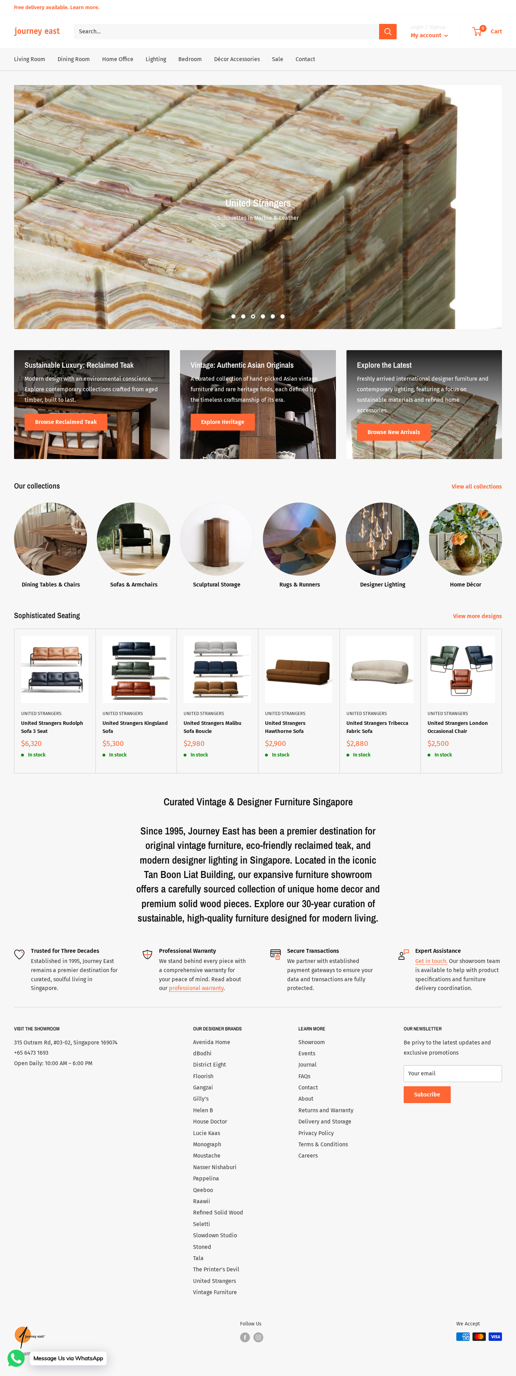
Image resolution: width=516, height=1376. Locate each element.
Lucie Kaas (206, 1133)
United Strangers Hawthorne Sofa (285, 727)
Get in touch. (431, 961)
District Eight (209, 1064)
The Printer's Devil (216, 1269)
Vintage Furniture (215, 1292)
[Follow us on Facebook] (245, 1337)
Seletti (201, 1224)
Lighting (156, 59)
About (305, 1098)
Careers (308, 1155)
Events (306, 1053)
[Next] (502, 701)
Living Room (29, 59)
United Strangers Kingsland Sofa (135, 727)
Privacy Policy (316, 1133)
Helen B (203, 1110)
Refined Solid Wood (218, 1212)
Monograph (207, 1144)
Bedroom (190, 59)
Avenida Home (211, 1042)
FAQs (304, 1076)
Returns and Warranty (325, 1110)
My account (427, 35)
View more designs (478, 616)
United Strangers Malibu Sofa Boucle (213, 727)
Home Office (117, 59)
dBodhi (202, 1053)
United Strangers (41, 713)
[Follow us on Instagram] (258, 1337)
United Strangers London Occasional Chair (458, 727)
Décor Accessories (237, 59)
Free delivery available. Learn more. (56, 7)
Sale (277, 59)
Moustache (206, 1155)
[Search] (388, 31)
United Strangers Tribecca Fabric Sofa (377, 727)
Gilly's (201, 1098)
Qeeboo (203, 1190)
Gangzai (203, 1087)
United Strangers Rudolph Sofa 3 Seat (52, 727)
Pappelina (206, 1178)
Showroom (311, 1042)
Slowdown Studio (215, 1235)
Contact (305, 59)
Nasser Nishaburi (215, 1167)
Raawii (201, 1201)
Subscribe (427, 1094)
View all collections (477, 486)
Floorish (203, 1076)
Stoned (202, 1247)
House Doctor (210, 1121)
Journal (307, 1064)
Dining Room (74, 59)
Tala (198, 1258)
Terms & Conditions (323, 1144)
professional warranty (196, 988)
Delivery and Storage (324, 1121)
